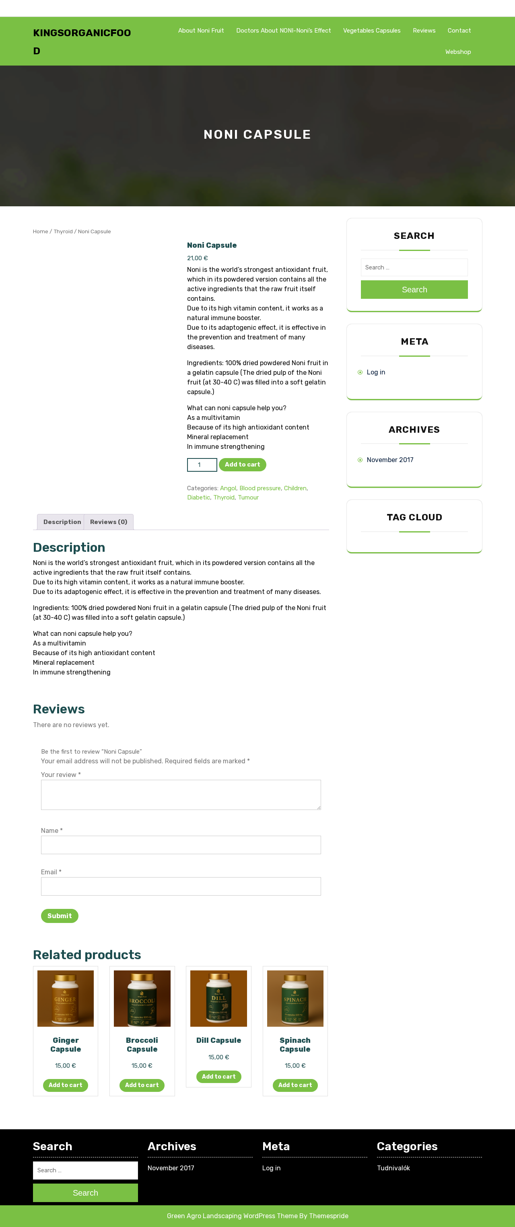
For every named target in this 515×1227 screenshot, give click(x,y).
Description (62, 522)
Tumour (248, 497)
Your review (61, 775)
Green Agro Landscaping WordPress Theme (232, 1216)
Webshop (458, 51)
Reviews (424, 30)
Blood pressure (260, 488)
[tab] (62, 522)
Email (51, 872)
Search (414, 289)
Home (40, 231)
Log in (376, 372)
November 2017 (390, 460)
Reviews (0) (108, 522)
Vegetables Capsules (372, 30)
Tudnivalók (393, 1168)
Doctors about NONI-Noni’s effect (283, 30)
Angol (228, 488)
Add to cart (242, 464)
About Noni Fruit (201, 30)
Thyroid (63, 231)
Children (295, 488)
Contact (459, 30)
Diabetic (198, 497)
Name (52, 830)
